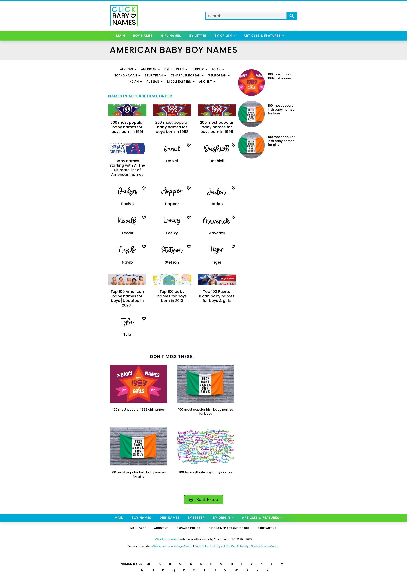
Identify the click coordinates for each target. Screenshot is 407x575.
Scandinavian (125, 75)
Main (120, 36)
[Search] (291, 15)
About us (161, 528)
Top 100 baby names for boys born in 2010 (172, 296)
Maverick (216, 233)
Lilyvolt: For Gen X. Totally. (233, 546)
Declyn (127, 203)
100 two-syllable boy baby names (205, 472)
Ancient (205, 81)
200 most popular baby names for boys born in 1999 (217, 127)
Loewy (172, 233)
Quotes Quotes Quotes (265, 546)
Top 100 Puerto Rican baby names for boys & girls (217, 296)
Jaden (217, 203)
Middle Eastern (179, 81)
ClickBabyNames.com (169, 539)
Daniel (172, 160)
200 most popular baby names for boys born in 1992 (172, 127)
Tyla (127, 334)
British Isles (173, 69)
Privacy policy (189, 528)
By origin (223, 36)
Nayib (127, 262)
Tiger (216, 262)
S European (217, 75)
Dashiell (216, 160)
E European (154, 75)
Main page (138, 528)
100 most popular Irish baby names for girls (138, 474)
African (126, 69)
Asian (216, 69)
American (149, 69)
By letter (198, 36)
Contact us (267, 528)
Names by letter (135, 564)
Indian (134, 81)
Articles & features (262, 36)
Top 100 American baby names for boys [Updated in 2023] (127, 298)
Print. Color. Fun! (205, 546)
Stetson (172, 262)
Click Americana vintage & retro (172, 546)
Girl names (171, 36)
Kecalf (127, 233)
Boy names (143, 36)
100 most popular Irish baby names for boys (205, 411)
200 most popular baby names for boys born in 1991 (127, 127)
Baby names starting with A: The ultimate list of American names (127, 167)
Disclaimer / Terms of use (229, 528)
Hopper (172, 203)
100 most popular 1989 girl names (138, 409)
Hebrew (198, 69)
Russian (153, 81)
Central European (185, 75)
